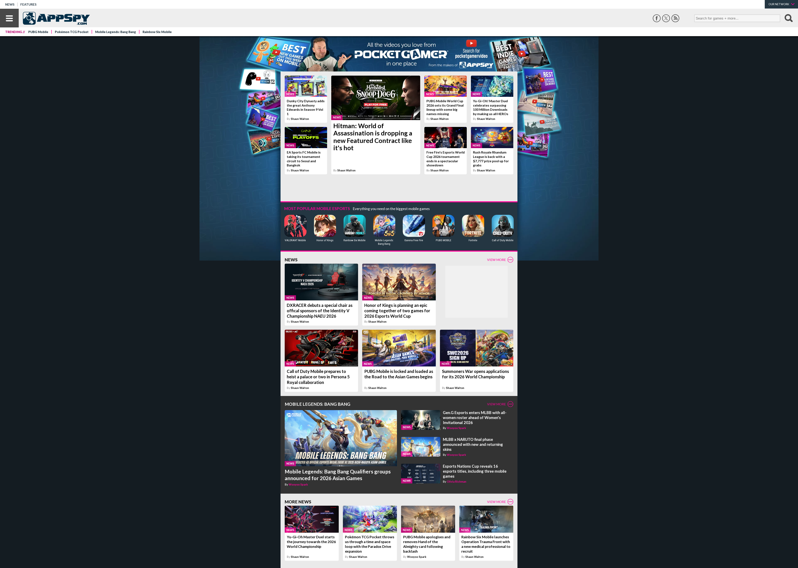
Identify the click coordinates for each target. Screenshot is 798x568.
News (10, 4)
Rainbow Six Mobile (157, 32)
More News (298, 501)
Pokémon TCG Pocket (72, 32)
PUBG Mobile (38, 32)
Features (28, 4)
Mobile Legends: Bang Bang (115, 32)
